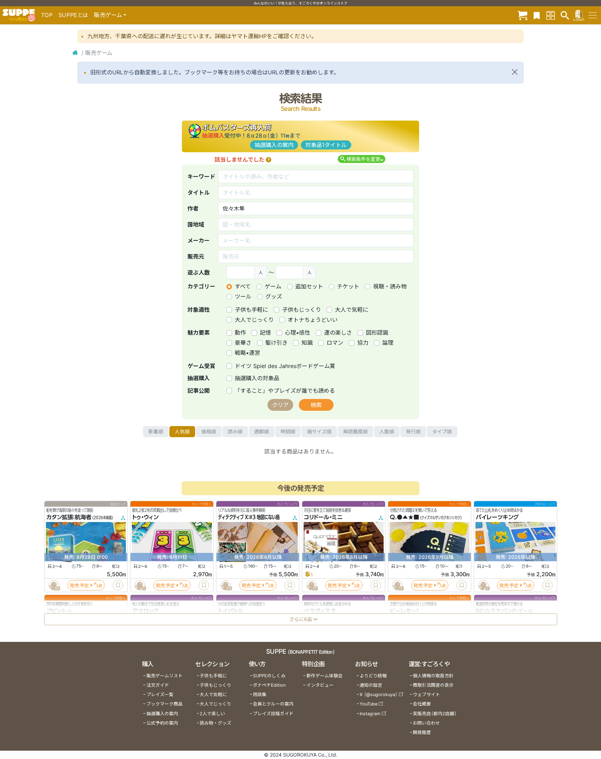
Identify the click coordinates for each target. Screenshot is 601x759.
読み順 (235, 431)
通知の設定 (371, 685)
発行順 (413, 431)
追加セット (309, 286)
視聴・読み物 (390, 286)
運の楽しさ (338, 332)
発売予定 (79, 585)
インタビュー (320, 685)
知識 (307, 342)
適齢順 (261, 431)
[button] (268, 159)
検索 (316, 404)
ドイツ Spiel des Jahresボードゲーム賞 (285, 365)
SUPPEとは (73, 14)
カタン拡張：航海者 (68, 517)
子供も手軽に (251, 309)
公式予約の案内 (162, 723)
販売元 (195, 256)
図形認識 (377, 332)
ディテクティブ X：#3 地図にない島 (249, 517)
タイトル (198, 192)
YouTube (368, 704)
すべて (243, 286)
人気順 (182, 431)
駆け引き (276, 342)
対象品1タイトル (326, 144)
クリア (280, 404)
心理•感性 (297, 332)
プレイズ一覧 (160, 694)
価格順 (208, 431)
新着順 (156, 431)
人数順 (386, 431)
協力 (362, 342)
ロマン (335, 342)
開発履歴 (422, 732)
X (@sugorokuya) (379, 694)
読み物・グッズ (215, 723)
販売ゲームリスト (164, 675)
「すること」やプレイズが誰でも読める (285, 390)
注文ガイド (157, 685)
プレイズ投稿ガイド (273, 713)
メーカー (198, 240)
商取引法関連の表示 (433, 685)
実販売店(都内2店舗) (435, 713)
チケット (348, 286)
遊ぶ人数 (198, 272)
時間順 (288, 431)
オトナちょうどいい (313, 319)
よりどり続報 (373, 675)
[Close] (514, 72)
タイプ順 (442, 431)
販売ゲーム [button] (108, 14)
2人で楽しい (212, 713)
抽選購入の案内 (274, 144)
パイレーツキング (497, 517)
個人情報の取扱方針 (433, 675)
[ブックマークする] (118, 585)
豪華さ (243, 342)
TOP (47, 14)
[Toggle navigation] (593, 15)
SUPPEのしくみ (269, 675)
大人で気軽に (351, 309)
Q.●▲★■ (404, 517)
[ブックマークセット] (536, 15)
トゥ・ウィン (145, 517)
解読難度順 (355, 431)
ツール (243, 296)
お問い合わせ (426, 723)
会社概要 (422, 704)
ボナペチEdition (269, 685)
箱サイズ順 (319, 431)
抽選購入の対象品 (257, 378)
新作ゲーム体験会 (324, 675)
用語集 (259, 694)
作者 (193, 208)
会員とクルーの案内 (273, 704)
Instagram (370, 713)
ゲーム (273, 286)
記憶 (265, 332)
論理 (387, 342)
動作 (240, 332)
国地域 (195, 224)
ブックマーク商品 (164, 704)
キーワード (201, 176)
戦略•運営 (247, 352)
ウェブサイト (426, 694)
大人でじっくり (254, 319)
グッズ (273, 296)
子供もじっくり (301, 309)
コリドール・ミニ (323, 517)
